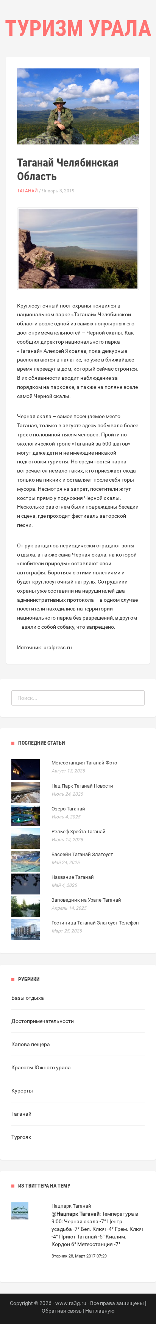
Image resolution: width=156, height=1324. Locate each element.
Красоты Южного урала (41, 1067)
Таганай (27, 190)
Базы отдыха (27, 998)
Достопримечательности (42, 1021)
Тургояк (21, 1137)
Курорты (22, 1091)
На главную (99, 1311)
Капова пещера (30, 1044)
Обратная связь (62, 1311)
